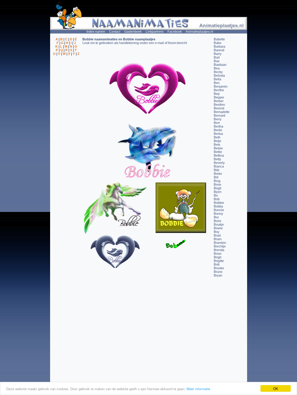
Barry (217, 54)
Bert (217, 123)
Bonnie (219, 210)
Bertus (218, 133)
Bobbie (219, 202)
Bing (217, 181)
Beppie (219, 97)
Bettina (219, 155)
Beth (217, 137)
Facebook (174, 31)
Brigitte (219, 261)
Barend (219, 50)
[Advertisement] (66, 75)
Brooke (219, 268)
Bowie (218, 228)
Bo (216, 195)
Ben (217, 83)
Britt (216, 264)
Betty (217, 159)
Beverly (219, 162)
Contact (114, 31)
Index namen (95, 31)
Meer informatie (198, 388)
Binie (217, 184)
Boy (216, 232)
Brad (217, 235)
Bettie (218, 152)
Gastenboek (133, 31)
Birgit (217, 188)
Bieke (218, 173)
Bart (217, 57)
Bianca (219, 166)
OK (275, 388)
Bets (217, 144)
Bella (217, 79)
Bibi (216, 170)
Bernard (219, 115)
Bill (216, 177)
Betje (217, 141)
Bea (217, 68)
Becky (218, 72)
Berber (218, 101)
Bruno (218, 271)
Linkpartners (154, 31)
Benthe (219, 90)
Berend (219, 108)
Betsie (218, 148)
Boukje (219, 224)
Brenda (219, 250)
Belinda (219, 75)
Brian (217, 253)
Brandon (220, 242)
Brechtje (220, 246)
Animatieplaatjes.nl (199, 31)
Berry (217, 119)
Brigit (217, 257)
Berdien (219, 104)
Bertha (218, 126)
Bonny (218, 213)
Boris (217, 221)
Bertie (218, 130)
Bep (217, 93)
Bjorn (217, 192)
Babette (219, 39)
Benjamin (220, 86)
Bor (216, 217)
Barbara (219, 46)
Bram (217, 239)
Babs (217, 43)
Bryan (218, 275)
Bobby (218, 206)
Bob (217, 199)
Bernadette (222, 112)
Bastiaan (220, 64)
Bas (216, 61)
